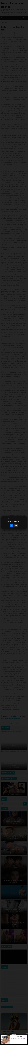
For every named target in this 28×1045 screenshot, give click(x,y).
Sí (11, 525)
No (16, 525)
